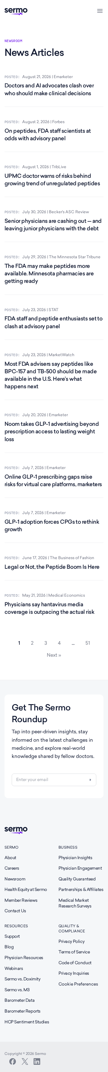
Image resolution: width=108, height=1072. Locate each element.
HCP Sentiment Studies (26, 1022)
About (10, 858)
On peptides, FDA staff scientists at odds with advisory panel (47, 134)
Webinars (13, 968)
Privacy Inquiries (73, 973)
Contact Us (15, 911)
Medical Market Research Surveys (74, 903)
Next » (54, 655)
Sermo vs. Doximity (22, 979)
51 (90, 642)
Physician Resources (23, 958)
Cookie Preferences (78, 984)
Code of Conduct (75, 963)
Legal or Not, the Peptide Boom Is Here (51, 567)
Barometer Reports (22, 1011)
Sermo (11, 847)
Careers (11, 868)
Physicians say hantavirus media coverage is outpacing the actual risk (49, 608)
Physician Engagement (80, 868)
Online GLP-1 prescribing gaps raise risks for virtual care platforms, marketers (53, 480)
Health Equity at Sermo (25, 889)
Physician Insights (75, 858)
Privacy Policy (71, 941)
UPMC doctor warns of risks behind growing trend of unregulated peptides (52, 179)
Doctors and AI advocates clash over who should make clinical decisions (49, 89)
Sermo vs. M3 (17, 990)
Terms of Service (74, 952)
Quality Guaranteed (76, 879)
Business (67, 847)
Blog (9, 947)
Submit (90, 779)
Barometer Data (19, 1000)
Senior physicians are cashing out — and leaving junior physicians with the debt (53, 224)
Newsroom (15, 879)
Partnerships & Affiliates (81, 889)
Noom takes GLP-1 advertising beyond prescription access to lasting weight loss (51, 431)
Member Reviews (20, 900)
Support (12, 936)
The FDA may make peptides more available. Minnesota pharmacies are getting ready (49, 273)
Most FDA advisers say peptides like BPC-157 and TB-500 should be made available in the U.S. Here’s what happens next (50, 375)
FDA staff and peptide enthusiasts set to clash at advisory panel (53, 322)
